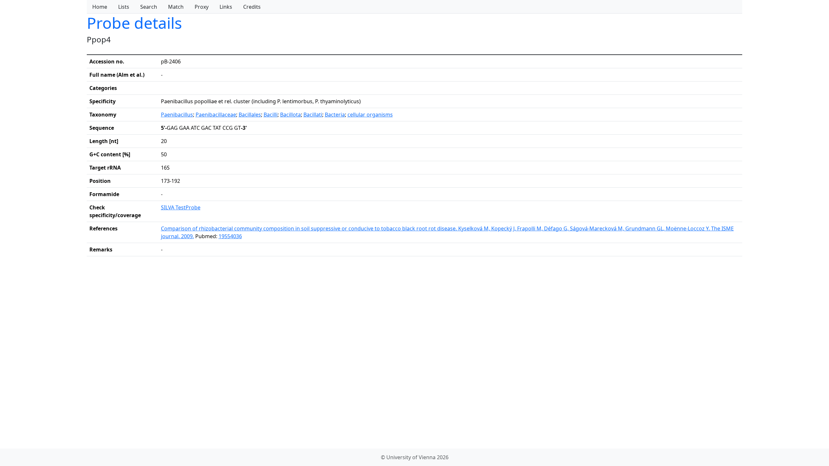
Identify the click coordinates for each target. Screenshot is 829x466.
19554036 (230, 236)
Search (148, 6)
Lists (123, 6)
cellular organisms (370, 114)
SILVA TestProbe (180, 207)
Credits (252, 6)
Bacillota (290, 114)
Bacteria (335, 114)
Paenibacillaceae (216, 114)
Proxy (202, 6)
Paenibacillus (177, 114)
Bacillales (250, 114)
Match (176, 6)
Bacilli (271, 114)
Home (99, 6)
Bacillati (312, 114)
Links (226, 6)
